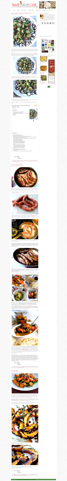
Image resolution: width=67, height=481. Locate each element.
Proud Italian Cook (33, 3)
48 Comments (21, 372)
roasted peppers (22, 367)
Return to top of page (14, 479)
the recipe (26, 306)
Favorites (44, 10)
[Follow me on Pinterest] (44, 23)
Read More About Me (44, 20)
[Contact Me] (53, 23)
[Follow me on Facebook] (42, 23)
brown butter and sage (16, 475)
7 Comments (21, 14)
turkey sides (24, 475)
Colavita (23, 349)
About (18, 10)
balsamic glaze (31, 160)
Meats (24, 366)
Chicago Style (31, 10)
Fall (21, 474)
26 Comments (14, 366)
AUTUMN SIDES (14, 370)
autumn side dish (33, 474)
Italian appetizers (18, 367)
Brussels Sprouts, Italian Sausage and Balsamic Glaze (21, 13)
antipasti (29, 366)
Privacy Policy (51, 10)
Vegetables (24, 160)
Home (14, 10)
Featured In (38, 10)
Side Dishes (21, 160)
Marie (17, 14)
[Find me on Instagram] (50, 23)
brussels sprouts (35, 160)
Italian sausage (14, 161)
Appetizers (21, 366)
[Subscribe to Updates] (47, 23)
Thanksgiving (17, 161)
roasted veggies (21, 475)
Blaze (27, 349)
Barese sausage (36, 366)
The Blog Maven (44, 479)
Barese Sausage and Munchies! (17, 164)
